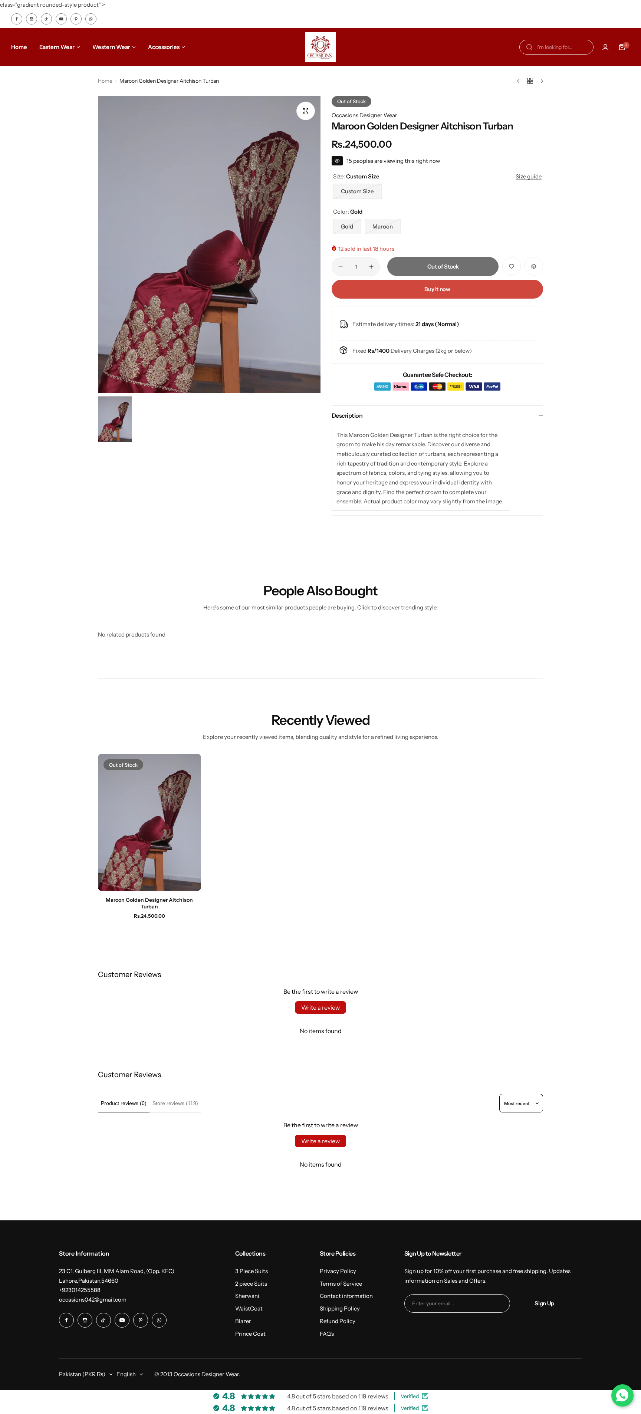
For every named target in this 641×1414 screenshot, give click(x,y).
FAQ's (327, 1333)
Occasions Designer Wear (364, 115)
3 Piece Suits (251, 1271)
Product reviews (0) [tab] (124, 1103)
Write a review (320, 1007)
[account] (605, 47)
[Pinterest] (76, 18)
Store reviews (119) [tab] (175, 1103)
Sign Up (544, 1303)
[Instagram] (31, 18)
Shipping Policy (340, 1308)
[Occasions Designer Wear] (320, 47)
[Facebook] (16, 18)
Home (105, 81)
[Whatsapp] (90, 18)
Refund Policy (337, 1321)
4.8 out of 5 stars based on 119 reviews (337, 1396)
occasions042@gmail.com (92, 1299)
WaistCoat (249, 1308)
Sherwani (247, 1295)
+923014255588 (80, 1289)
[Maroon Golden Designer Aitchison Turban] (149, 822)
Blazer (243, 1321)
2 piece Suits (251, 1283)
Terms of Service (341, 1283)
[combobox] (556, 47)
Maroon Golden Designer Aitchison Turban (149, 903)
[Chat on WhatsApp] (622, 1395)
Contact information (346, 1295)
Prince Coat (250, 1333)
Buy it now (437, 289)
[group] (209, 244)
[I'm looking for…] (529, 47)
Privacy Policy (338, 1271)
